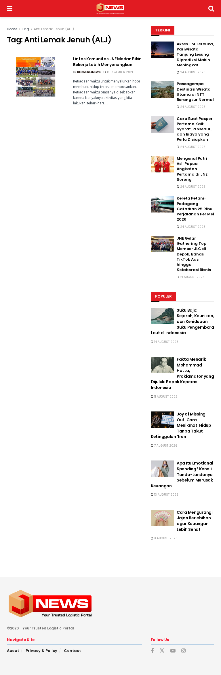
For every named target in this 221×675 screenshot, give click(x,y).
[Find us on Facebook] (152, 651)
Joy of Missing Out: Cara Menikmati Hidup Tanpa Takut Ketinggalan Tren (181, 425)
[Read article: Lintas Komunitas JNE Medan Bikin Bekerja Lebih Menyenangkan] (35, 76)
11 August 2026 (165, 396)
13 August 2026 (165, 494)
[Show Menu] (9, 8)
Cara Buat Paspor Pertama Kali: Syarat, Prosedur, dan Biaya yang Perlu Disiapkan (195, 129)
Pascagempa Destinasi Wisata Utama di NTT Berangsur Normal (195, 91)
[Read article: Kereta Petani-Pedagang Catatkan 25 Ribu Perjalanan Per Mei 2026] (162, 204)
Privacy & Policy (41, 650)
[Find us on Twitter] (162, 650)
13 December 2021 (119, 72)
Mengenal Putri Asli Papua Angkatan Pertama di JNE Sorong (192, 169)
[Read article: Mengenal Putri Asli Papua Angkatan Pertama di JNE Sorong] (162, 164)
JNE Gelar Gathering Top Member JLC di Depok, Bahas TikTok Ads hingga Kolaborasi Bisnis (194, 254)
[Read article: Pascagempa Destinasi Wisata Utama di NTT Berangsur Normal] (162, 89)
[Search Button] (211, 8)
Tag (25, 29)
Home (12, 29)
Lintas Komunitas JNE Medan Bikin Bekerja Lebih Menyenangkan (107, 61)
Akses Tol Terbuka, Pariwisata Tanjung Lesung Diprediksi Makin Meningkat (195, 54)
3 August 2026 (165, 538)
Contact (72, 650)
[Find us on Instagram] (183, 651)
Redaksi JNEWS (89, 72)
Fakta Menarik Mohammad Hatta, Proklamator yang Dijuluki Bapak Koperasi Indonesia (182, 373)
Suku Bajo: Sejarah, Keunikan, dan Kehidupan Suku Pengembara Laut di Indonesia (182, 321)
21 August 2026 (192, 277)
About (13, 650)
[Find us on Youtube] (173, 651)
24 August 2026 (192, 72)
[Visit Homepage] (110, 8)
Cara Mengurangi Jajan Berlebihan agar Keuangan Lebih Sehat (195, 520)
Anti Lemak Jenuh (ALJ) (54, 29)
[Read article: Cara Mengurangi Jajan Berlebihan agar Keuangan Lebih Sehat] (162, 518)
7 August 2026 (165, 445)
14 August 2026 (165, 342)
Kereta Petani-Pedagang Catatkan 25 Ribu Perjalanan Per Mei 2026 (195, 208)
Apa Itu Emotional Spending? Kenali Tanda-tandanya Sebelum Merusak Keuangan (182, 474)
